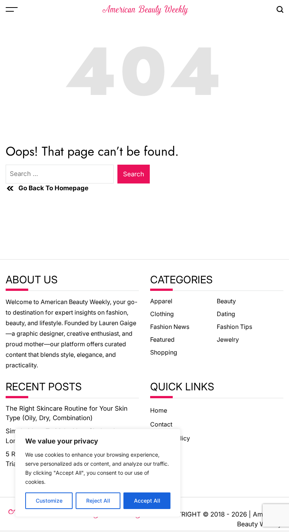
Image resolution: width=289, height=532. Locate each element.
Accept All (147, 500)
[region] (98, 473)
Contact (161, 424)
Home (158, 410)
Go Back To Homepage (53, 188)
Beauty (226, 301)
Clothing (162, 314)
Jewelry (228, 339)
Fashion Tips (234, 326)
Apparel (161, 301)
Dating (226, 314)
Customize (49, 500)
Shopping (163, 352)
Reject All (98, 500)
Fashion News (169, 326)
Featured (162, 339)
